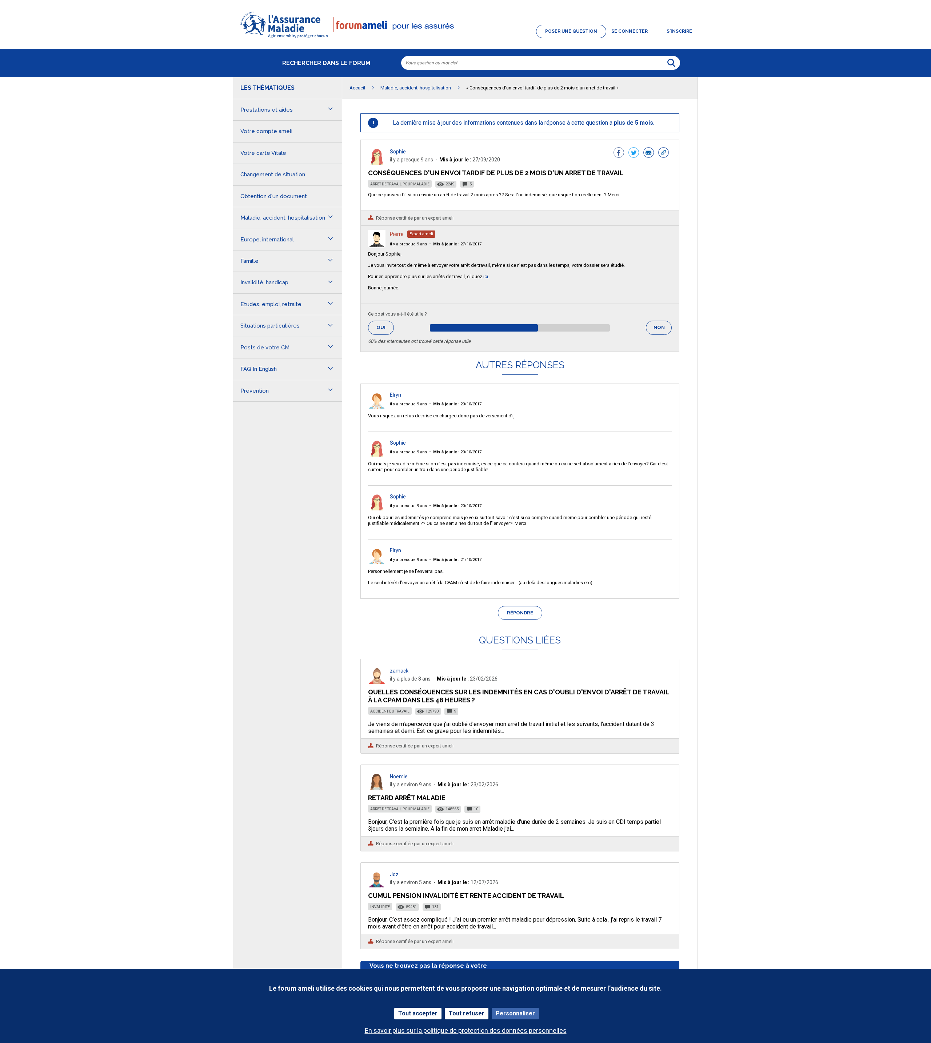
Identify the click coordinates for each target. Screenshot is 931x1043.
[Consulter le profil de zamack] (376, 681)
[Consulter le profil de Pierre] (376, 245)
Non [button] (663, 329)
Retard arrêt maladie (406, 798)
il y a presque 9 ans (408, 244)
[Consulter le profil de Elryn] (376, 406)
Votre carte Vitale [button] (263, 153)
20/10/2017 (457, 404)
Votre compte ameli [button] (266, 131)
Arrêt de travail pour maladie (399, 184)
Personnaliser (515, 1013)
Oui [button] (385, 327)
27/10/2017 (457, 244)
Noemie (399, 776)
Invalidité (380, 907)
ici (485, 276)
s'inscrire (679, 31)
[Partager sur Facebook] (619, 153)
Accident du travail (389, 711)
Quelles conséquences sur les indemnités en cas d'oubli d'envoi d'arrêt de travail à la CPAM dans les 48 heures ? (518, 696)
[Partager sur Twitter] (633, 153)
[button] (465, 38)
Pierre (397, 234)
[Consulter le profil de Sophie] (376, 162)
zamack (399, 671)
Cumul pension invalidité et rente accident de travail (466, 895)
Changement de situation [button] (272, 174)
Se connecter (629, 31)
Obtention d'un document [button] (273, 196)
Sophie (398, 152)
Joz (394, 874)
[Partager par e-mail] (648, 153)
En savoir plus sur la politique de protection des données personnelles (466, 1030)
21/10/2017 (457, 559)
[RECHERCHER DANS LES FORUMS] (671, 63)
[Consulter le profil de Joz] (376, 885)
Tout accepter (417, 1013)
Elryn (395, 395)
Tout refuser (466, 1013)
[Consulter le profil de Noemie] (376, 787)
